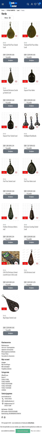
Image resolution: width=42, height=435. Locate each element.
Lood (18, 10)
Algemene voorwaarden (7, 349)
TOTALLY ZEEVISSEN (6, 388)
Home (3, 10)
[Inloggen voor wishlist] (16, 36)
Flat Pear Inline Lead (30, 181)
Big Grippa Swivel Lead (9, 318)
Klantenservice (5, 345)
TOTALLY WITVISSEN (6, 386)
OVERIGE (4, 390)
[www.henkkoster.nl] (13, 4)
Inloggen (4, 362)
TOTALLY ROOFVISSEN (7, 384)
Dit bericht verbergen (23, 431)
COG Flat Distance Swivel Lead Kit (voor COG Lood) (10, 273)
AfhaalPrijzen (5, 375)
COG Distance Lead (29, 272)
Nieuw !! (4, 377)
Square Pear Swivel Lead (10, 136)
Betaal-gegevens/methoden (8, 352)
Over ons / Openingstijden (8, 347)
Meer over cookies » (36, 431)
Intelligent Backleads (30, 136)
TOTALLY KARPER (11, 10)
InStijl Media (31, 423)
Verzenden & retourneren (8, 356)
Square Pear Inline (29, 90)
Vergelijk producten (6, 369)
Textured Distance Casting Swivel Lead (10, 91)
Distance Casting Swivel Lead (31, 228)
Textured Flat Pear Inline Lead (31, 46)
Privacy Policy (5, 354)
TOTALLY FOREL (5, 379)
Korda (23, 10)
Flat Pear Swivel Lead (9, 181)
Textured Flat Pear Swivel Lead (10, 46)
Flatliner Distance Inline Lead (10, 228)
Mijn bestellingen (6, 364)
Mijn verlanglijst (5, 366)
